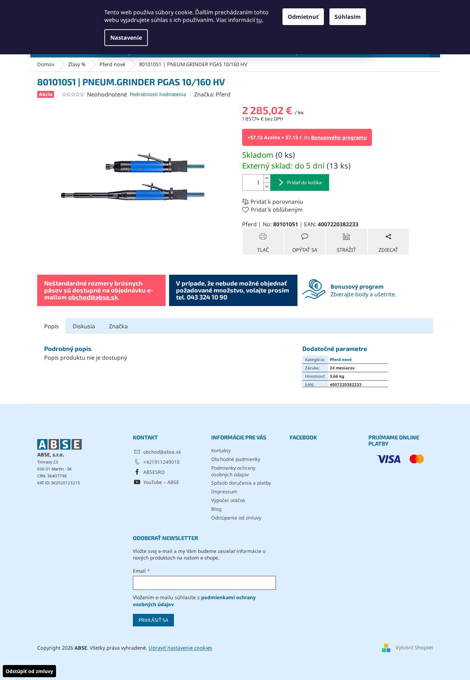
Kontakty (221, 450)
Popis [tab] (51, 326)
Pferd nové (341, 359)
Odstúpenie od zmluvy (236, 517)
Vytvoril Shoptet (414, 647)
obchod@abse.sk (93, 297)
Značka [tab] (118, 326)
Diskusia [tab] (84, 326)
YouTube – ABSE (161, 482)
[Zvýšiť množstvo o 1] (266, 178)
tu (259, 20)
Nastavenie (126, 37)
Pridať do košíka (304, 182)
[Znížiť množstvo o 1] (266, 186)
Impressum (224, 491)
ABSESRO (154, 472)
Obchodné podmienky (235, 459)
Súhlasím (348, 17)
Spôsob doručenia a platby (241, 482)
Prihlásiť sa (153, 620)
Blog (216, 509)
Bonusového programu (339, 137)
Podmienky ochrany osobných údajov (233, 471)
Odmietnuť (303, 17)
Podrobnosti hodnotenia (158, 94)
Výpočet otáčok (228, 500)
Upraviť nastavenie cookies (180, 647)
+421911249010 (161, 462)
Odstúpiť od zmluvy (29, 671)
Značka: (212, 94)
